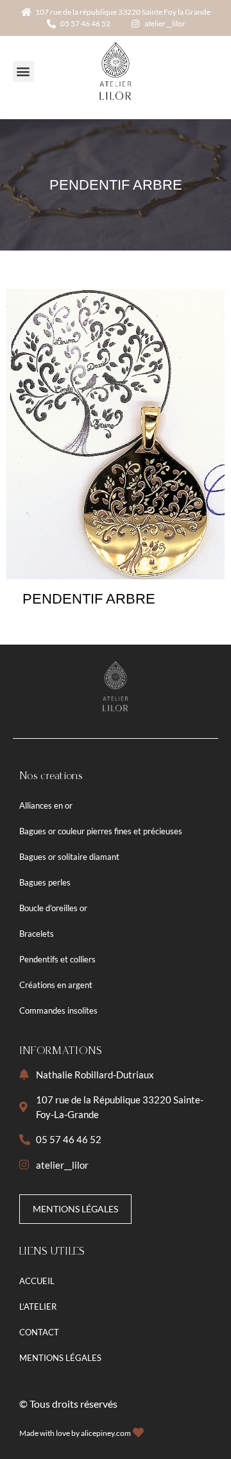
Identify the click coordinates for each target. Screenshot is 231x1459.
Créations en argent (55, 985)
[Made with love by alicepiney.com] (138, 1432)
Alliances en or (46, 805)
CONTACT (39, 1332)
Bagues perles (45, 882)
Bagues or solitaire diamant (69, 857)
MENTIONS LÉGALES (60, 1358)
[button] (23, 71)
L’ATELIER (37, 1306)
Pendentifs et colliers (57, 959)
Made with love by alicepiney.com (75, 1433)
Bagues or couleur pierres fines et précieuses (100, 831)
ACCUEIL (37, 1281)
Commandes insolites (58, 1010)
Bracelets (36, 933)
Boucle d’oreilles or (53, 908)
